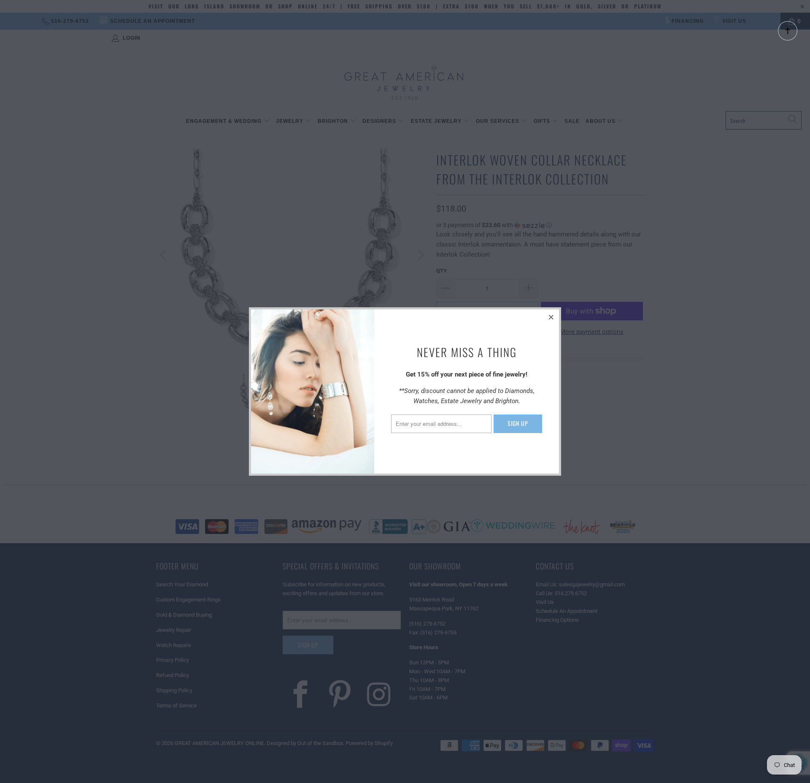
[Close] (551, 317)
